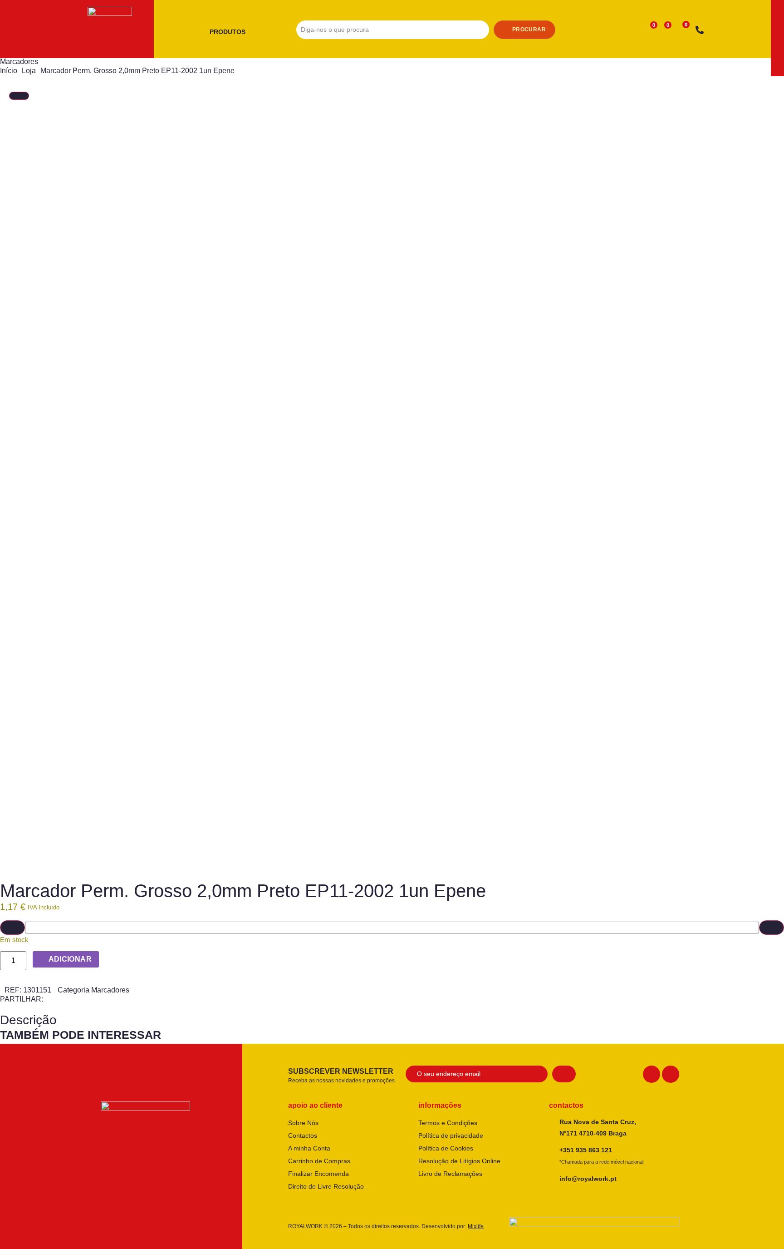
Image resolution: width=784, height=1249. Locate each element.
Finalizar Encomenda (318, 1173)
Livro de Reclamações (450, 1173)
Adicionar (70, 959)
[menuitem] (231, 32)
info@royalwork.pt (588, 1178)
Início (8, 70)
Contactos (302, 1135)
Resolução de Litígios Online (459, 1161)
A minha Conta (309, 1148)
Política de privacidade (450, 1135)
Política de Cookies (445, 1148)
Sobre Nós (303, 1122)
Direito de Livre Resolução (326, 1186)
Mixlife (476, 1226)
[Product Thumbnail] (19, 96)
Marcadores (19, 61)
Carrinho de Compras (319, 1161)
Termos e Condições (447, 1122)
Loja (29, 70)
